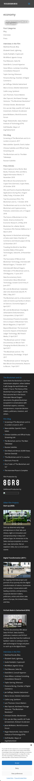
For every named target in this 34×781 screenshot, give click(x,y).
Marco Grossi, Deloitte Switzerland (15, 88)
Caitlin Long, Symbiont (11, 91)
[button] (31, 745)
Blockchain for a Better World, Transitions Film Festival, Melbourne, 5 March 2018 (17, 229)
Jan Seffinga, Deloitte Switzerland (15, 84)
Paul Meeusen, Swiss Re (11, 61)
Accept (17, 763)
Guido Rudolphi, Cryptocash (13, 54)
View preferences (17, 773)
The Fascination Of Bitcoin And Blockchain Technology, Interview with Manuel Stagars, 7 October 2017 (16, 262)
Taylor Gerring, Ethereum (12, 74)
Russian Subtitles (9, 161)
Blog (5, 31)
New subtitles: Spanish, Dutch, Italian (16, 144)
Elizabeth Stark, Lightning (12, 50)
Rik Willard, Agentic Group (12, 57)
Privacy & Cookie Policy (20, 778)
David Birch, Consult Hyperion (14, 64)
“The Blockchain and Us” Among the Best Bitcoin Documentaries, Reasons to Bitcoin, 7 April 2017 (16, 363)
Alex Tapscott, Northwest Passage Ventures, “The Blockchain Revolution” (17, 709)
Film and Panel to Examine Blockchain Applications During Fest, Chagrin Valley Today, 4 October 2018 (16, 193)
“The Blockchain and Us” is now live (17, 457)
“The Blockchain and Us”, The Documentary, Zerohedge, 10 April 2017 (15, 354)
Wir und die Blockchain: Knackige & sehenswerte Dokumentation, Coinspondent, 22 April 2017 (15, 313)
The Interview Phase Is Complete (16, 470)
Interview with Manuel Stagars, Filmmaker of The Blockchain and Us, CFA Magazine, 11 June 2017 (16, 271)
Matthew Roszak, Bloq (11, 47)
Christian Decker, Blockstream (14, 105)
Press (5, 38)
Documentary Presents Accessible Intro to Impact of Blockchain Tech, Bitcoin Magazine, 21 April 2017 (15, 322)
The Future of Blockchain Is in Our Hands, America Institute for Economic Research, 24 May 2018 (15, 220)
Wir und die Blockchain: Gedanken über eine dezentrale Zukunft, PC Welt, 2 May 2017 (15, 292)
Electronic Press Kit (11, 461)
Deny (17, 768)
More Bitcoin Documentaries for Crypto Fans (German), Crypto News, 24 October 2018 (16, 183)
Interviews (7, 35)
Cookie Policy (10, 778)
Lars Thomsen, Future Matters (14, 95)
